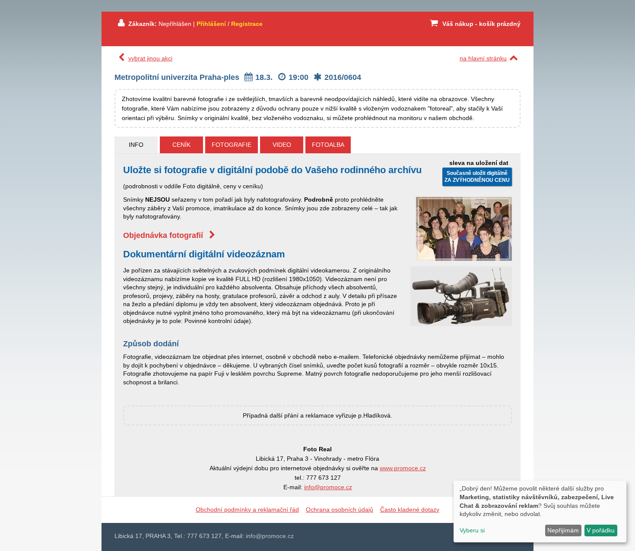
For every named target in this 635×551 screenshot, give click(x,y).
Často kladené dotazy (409, 509)
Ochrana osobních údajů (339, 509)
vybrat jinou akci (150, 58)
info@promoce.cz (328, 487)
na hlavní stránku (483, 58)
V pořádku (601, 530)
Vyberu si (472, 530)
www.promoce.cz (403, 468)
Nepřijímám (563, 530)
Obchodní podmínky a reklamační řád (247, 509)
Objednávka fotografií (164, 235)
